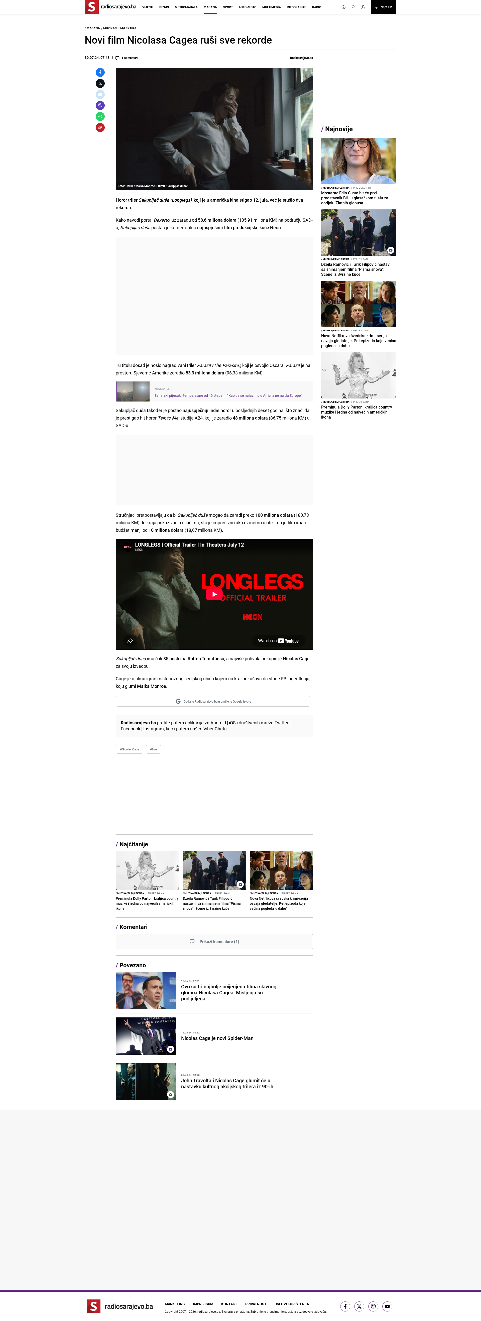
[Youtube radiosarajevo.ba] (387, 1306)
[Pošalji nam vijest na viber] (373, 1306)
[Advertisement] (214, 296)
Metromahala (186, 7)
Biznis (164, 7)
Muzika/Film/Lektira (119, 28)
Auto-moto (247, 7)
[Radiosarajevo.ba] (120, 1306)
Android (218, 723)
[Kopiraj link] (100, 127)
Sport (228, 7)
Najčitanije (133, 844)
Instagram (153, 729)
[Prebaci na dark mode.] (343, 7)
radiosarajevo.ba (208, 1311)
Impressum (203, 1303)
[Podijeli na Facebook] (100, 72)
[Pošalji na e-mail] (100, 94)
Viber (208, 729)
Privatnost (256, 1303)
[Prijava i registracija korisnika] (364, 7)
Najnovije (339, 128)
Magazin (210, 7)
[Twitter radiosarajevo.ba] (359, 1306)
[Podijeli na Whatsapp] (100, 116)
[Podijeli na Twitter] (100, 83)
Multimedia (271, 7)
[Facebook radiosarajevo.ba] (345, 1306)
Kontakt (229, 1303)
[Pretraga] (353, 7)
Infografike (296, 7)
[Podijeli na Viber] (100, 105)
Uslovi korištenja (292, 1303)
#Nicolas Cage (129, 749)
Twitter (282, 723)
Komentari (133, 927)
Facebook (130, 729)
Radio (316, 7)
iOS (232, 723)
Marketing (175, 1303)
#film (153, 749)
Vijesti (147, 7)
